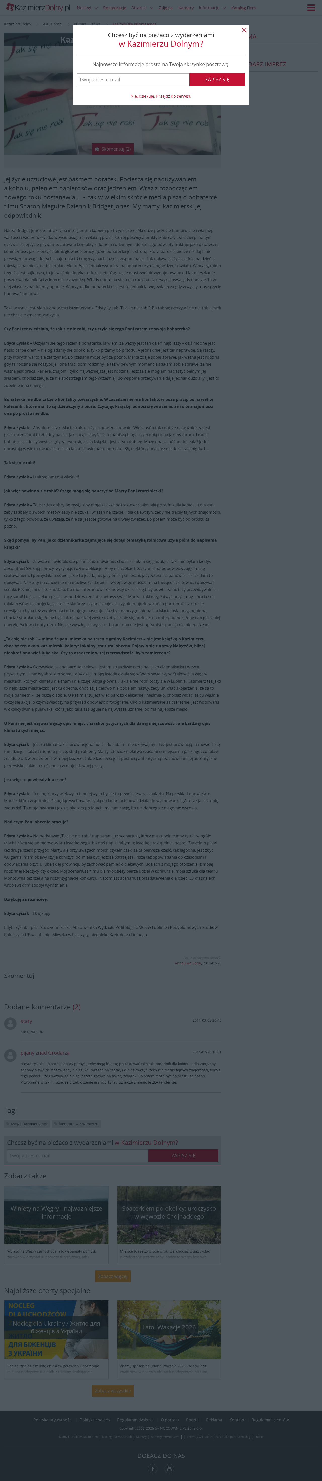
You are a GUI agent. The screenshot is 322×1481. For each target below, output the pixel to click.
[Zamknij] (244, 30)
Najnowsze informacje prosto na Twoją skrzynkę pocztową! (161, 64)
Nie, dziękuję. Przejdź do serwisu (161, 96)
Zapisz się (217, 79)
